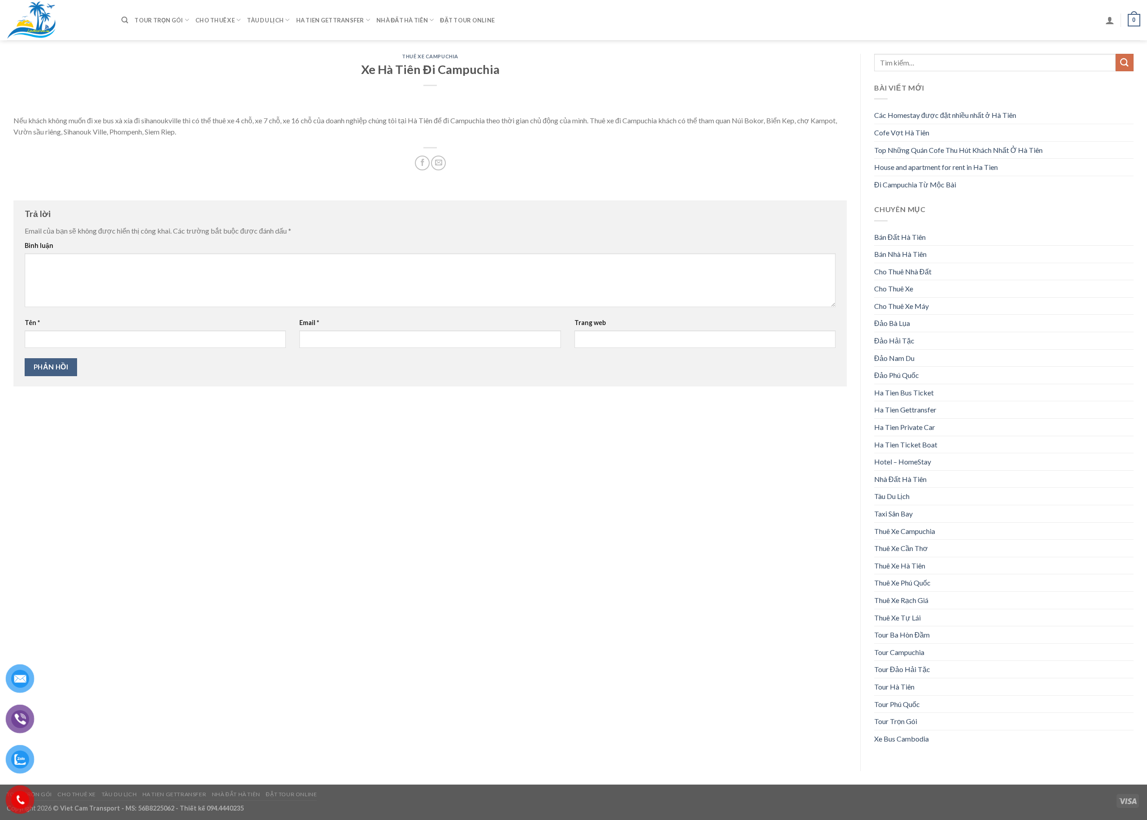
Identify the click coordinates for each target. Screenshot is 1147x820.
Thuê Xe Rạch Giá (901, 600)
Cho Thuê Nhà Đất (902, 271)
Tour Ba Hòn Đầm (902, 634)
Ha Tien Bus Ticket (904, 392)
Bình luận (39, 245)
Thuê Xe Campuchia (430, 56)
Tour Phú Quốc (897, 704)
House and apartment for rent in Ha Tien (936, 167)
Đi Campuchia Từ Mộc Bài (915, 184)
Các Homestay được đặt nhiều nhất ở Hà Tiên (945, 115)
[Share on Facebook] (422, 163)
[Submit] (1125, 62)
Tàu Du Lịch (265, 20)
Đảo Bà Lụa (892, 323)
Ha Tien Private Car (904, 427)
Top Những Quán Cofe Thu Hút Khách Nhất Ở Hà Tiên (958, 150)
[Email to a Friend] (438, 163)
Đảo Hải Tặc (894, 340)
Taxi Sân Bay (893, 513)
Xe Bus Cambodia (901, 738)
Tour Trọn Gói (158, 20)
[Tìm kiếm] (124, 20)
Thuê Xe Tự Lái (897, 617)
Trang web (590, 322)
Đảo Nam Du (894, 358)
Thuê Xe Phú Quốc (902, 582)
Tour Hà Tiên (894, 686)
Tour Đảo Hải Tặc (902, 669)
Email (309, 322)
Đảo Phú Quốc (896, 375)
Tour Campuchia (899, 652)
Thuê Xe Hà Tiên (899, 565)
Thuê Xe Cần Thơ (901, 548)
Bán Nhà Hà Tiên (900, 254)
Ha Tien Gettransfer (330, 20)
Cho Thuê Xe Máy (901, 306)
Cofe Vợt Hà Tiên (901, 132)
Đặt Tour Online (467, 20)
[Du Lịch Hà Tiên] (57, 20)
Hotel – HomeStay (902, 461)
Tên (32, 322)
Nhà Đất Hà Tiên (402, 20)
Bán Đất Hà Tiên (900, 237)
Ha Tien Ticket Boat (905, 444)
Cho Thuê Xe (215, 20)
